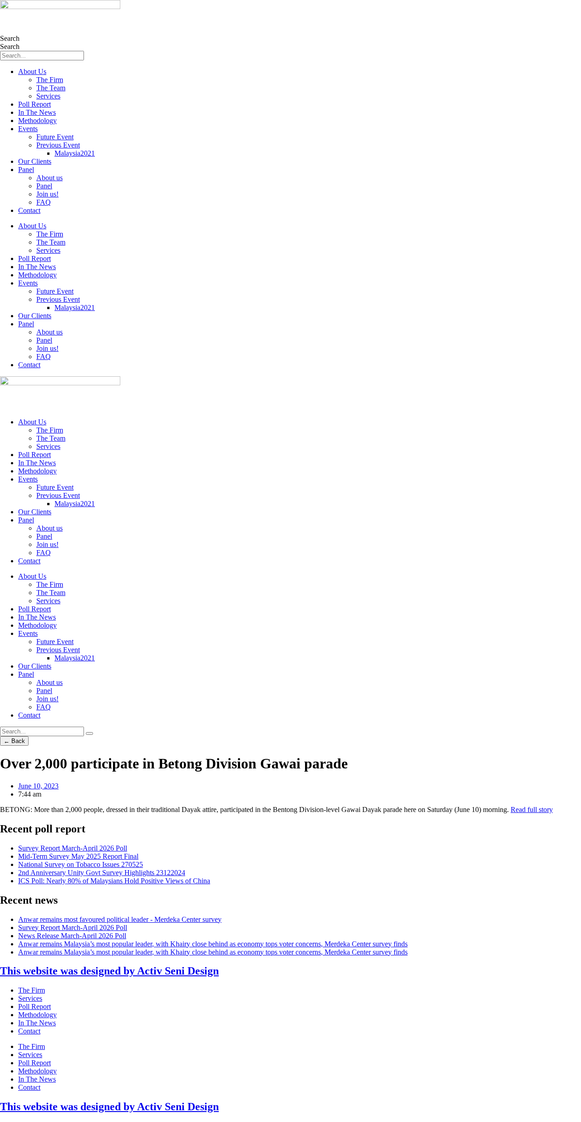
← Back (14, 741)
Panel (26, 169)
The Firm (49, 80)
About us (49, 178)
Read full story (532, 809)
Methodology (37, 120)
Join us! (47, 194)
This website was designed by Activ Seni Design (109, 971)
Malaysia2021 (74, 153)
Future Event (55, 137)
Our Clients (34, 161)
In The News (37, 112)
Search (10, 38)
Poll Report (34, 104)
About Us (32, 71)
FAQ (43, 202)
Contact (29, 210)
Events (28, 129)
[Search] (89, 733)
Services (48, 96)
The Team (50, 88)
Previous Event (58, 145)
